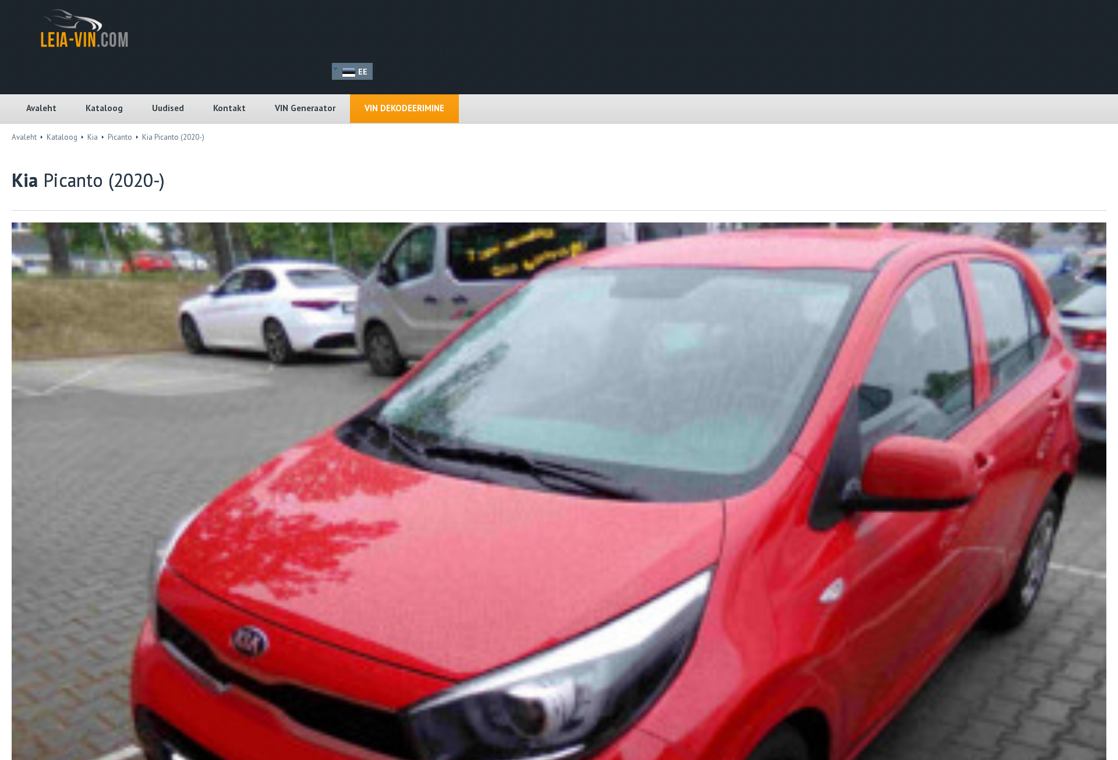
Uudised (168, 108)
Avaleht (41, 108)
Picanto (120, 137)
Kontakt (229, 108)
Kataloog (104, 108)
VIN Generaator (305, 108)
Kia (92, 137)
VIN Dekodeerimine (404, 108)
